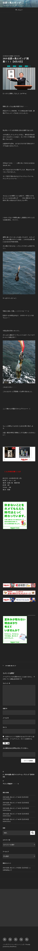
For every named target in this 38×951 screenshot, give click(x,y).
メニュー (20, 10)
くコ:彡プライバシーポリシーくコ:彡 (13, 944)
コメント (6, 683)
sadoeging (17, 56)
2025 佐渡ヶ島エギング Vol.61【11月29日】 (16, 808)
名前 (5, 708)
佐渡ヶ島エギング (12, 2)
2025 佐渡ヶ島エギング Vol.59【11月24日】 (16, 819)
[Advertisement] (19, 32)
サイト (5, 727)
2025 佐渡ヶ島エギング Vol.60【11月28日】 (16, 814)
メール (6, 718)
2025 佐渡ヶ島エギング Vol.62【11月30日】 (16, 802)
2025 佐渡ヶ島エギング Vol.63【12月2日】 (16, 797)
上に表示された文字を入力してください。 (16, 748)
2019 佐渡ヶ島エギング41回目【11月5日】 (16, 868)
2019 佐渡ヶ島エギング (10, 665)
